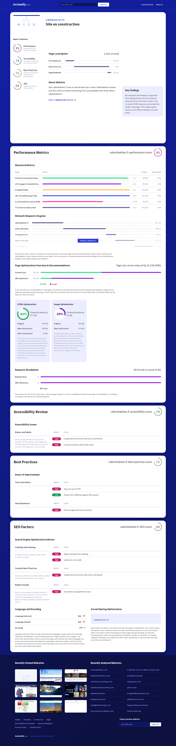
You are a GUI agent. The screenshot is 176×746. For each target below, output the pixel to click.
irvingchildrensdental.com (138, 693)
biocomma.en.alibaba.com (102, 711)
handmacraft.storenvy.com (102, 687)
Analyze (103, 4)
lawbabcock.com (98, 699)
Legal (48, 719)
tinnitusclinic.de (134, 711)
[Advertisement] (104, 41)
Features (27, 719)
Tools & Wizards (147, 4)
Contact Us (38, 719)
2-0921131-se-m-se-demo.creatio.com (143, 670)
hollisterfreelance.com (100, 675)
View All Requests (88, 241)
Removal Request (45, 723)
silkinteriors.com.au (135, 699)
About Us (159, 4)
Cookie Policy (35, 727)
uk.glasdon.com (134, 681)
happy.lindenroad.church (137, 705)
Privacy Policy (21, 727)
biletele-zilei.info (98, 693)
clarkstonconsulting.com (101, 681)
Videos (18, 719)
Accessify (21, 4)
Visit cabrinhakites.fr (61, 100)
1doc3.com (131, 687)
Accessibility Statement (25, 723)
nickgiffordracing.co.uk (100, 705)
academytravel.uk (134, 675)
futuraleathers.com (99, 670)
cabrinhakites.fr (55, 20)
